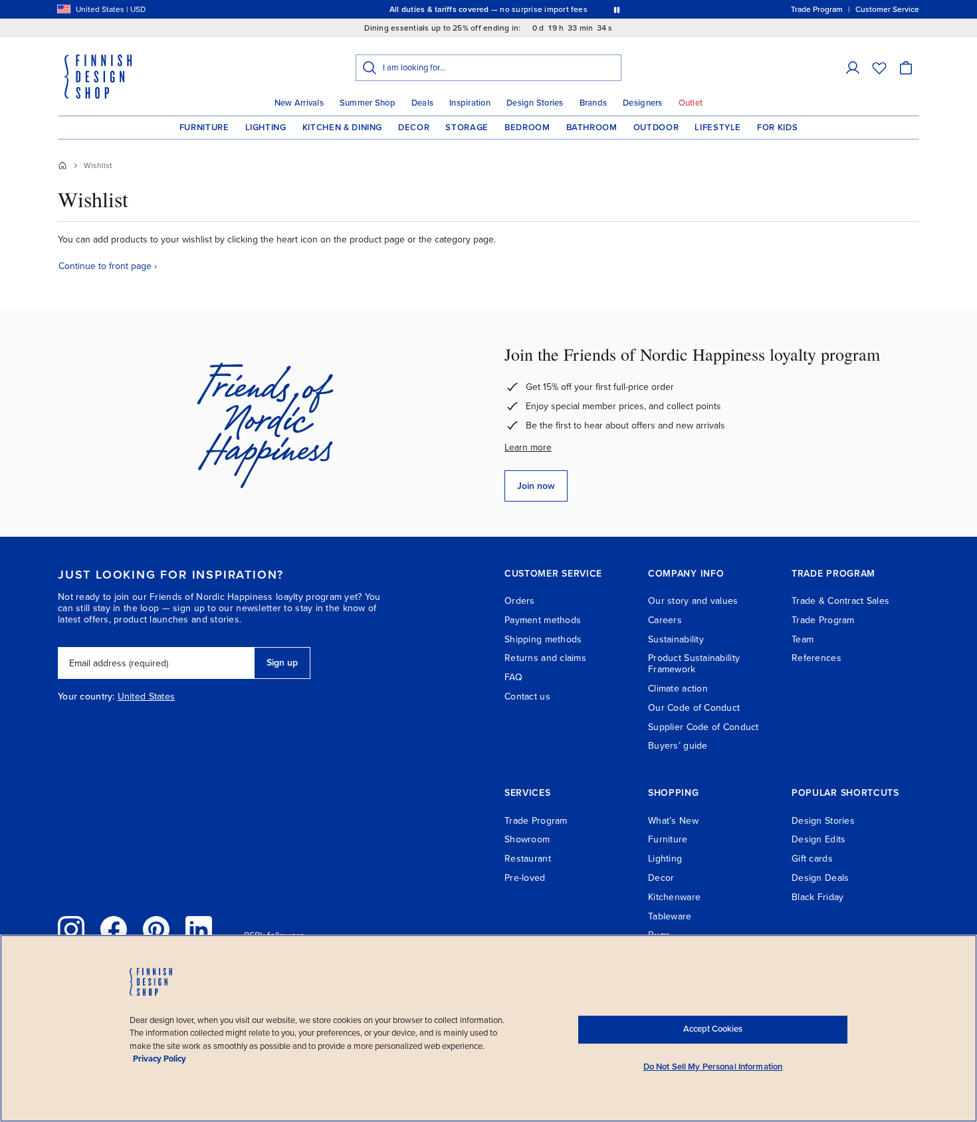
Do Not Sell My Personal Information (713, 1067)
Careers (665, 620)
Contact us (527, 696)
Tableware (670, 916)
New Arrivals (299, 103)
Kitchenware (674, 897)
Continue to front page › (107, 266)
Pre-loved (525, 878)
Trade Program (823, 620)
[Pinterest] (156, 929)
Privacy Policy (159, 1059)
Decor (413, 127)
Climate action (678, 688)
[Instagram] (71, 929)
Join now (536, 486)
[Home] (62, 165)
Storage (467, 127)
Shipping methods (543, 639)
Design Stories (535, 103)
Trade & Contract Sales (840, 601)
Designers (642, 103)
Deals (422, 103)
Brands (593, 103)
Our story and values (693, 601)
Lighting (265, 127)
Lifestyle (718, 127)
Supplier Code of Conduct (703, 727)
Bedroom (527, 127)
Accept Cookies (712, 1029)
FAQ (513, 677)
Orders (519, 601)
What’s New (673, 820)
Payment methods (542, 620)
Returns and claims (545, 658)
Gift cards (812, 858)
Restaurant (527, 858)
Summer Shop (367, 103)
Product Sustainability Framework (694, 663)
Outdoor (656, 127)
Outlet (691, 103)
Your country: (86, 697)
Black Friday (817, 897)
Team (803, 639)
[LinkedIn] (198, 929)
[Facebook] (113, 929)
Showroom (527, 839)
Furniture (204, 127)
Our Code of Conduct (694, 707)
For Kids (777, 127)
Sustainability (676, 639)
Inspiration (469, 103)
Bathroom (591, 127)
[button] (852, 68)
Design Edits (818, 839)
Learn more (528, 447)
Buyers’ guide (678, 745)
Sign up (282, 662)
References (816, 658)
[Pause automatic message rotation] (616, 9)
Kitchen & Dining (342, 127)
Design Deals (820, 878)
